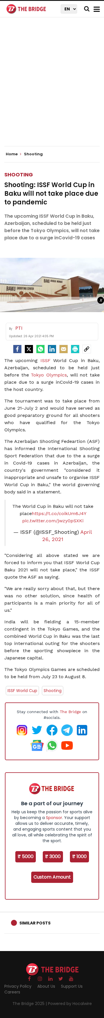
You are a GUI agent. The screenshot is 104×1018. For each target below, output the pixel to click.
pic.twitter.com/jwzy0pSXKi (52, 520)
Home (12, 154)
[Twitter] (29, 349)
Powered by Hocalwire (70, 1003)
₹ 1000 (79, 856)
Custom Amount (52, 877)
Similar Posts (35, 923)
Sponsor (54, 818)
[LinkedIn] (52, 349)
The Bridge (70, 711)
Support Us (72, 986)
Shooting (18, 174)
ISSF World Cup (22, 690)
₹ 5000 (26, 856)
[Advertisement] (52, 87)
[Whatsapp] (40, 349)
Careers (12, 992)
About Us (46, 986)
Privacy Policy (17, 986)
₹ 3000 (53, 856)
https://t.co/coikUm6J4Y (59, 513)
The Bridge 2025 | (30, 1003)
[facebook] (17, 349)
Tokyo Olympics (49, 375)
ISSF (45, 360)
